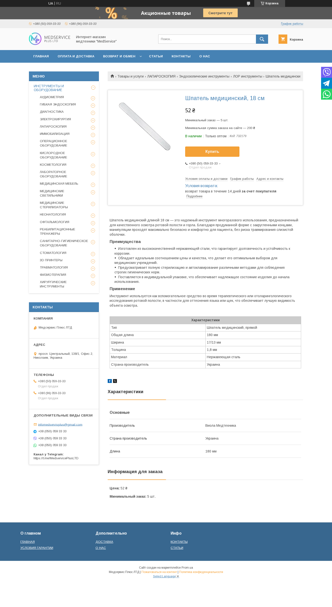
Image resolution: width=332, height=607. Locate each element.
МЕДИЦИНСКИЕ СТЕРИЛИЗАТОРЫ (54, 205)
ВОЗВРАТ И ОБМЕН (119, 56)
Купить (212, 151)
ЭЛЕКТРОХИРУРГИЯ (55, 119)
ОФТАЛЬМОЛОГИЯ (54, 222)
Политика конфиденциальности (201, 572)
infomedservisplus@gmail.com (60, 424)
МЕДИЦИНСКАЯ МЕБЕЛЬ (59, 183)
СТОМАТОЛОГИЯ (53, 253)
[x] (115, 382)
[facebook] (110, 382)
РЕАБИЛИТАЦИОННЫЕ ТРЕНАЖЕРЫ (57, 231)
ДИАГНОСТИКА (52, 111)
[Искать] (262, 39)
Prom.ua (187, 567)
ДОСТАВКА (104, 542)
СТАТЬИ (156, 56)
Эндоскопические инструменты (204, 76)
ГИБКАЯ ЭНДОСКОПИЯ (58, 104)
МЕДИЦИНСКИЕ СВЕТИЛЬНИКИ (52, 193)
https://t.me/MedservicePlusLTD (56, 458)
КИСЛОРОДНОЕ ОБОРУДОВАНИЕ (53, 155)
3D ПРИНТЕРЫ (51, 260)
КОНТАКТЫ (181, 56)
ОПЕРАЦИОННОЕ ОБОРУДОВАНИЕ (53, 143)
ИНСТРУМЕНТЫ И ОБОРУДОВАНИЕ (49, 88)
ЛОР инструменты (247, 76)
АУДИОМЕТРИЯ (52, 97)
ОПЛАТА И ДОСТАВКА (76, 56)
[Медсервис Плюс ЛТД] (49, 44)
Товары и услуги (130, 76)
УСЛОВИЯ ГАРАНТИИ (36, 548)
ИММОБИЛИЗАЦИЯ (55, 134)
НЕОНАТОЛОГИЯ (53, 214)
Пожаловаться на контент (159, 572)
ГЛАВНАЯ (41, 56)
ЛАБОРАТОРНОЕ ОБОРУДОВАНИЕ (53, 174)
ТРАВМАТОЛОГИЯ (54, 267)
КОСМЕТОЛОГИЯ (53, 164)
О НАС (204, 56)
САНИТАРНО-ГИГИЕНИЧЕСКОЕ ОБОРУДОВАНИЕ (64, 243)
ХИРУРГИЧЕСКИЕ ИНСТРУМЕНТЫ (53, 284)
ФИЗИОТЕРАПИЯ (53, 275)
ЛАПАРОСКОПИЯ (161, 76)
